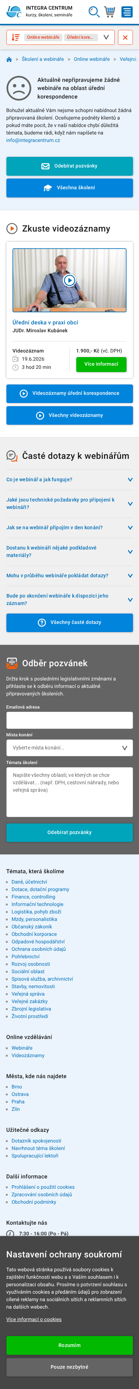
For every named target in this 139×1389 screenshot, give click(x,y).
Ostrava (20, 1094)
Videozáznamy (27, 1056)
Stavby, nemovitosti (33, 987)
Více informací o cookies (34, 1319)
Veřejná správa (28, 994)
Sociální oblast (28, 972)
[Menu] (127, 11)
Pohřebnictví (25, 957)
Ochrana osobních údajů (38, 949)
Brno (16, 1087)
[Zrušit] (125, 37)
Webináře (21, 1048)
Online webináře (92, 59)
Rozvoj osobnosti (30, 964)
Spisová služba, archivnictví (42, 979)
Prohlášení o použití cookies (42, 1187)
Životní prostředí (29, 1016)
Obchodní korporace (34, 934)
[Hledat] (94, 11)
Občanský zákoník (31, 927)
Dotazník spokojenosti (36, 1141)
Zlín (15, 1109)
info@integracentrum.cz (33, 140)
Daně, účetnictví (29, 882)
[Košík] (109, 11)
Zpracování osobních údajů (41, 1195)
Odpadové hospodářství (38, 942)
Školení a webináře (43, 59)
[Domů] (9, 59)
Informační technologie (37, 904)
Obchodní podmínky (33, 1202)
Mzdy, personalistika (34, 919)
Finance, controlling (33, 897)
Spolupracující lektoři (34, 1156)
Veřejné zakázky (29, 1001)
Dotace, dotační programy (40, 889)
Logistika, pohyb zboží (36, 912)
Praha (18, 1102)
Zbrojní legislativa (31, 1009)
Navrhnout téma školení (38, 1148)
